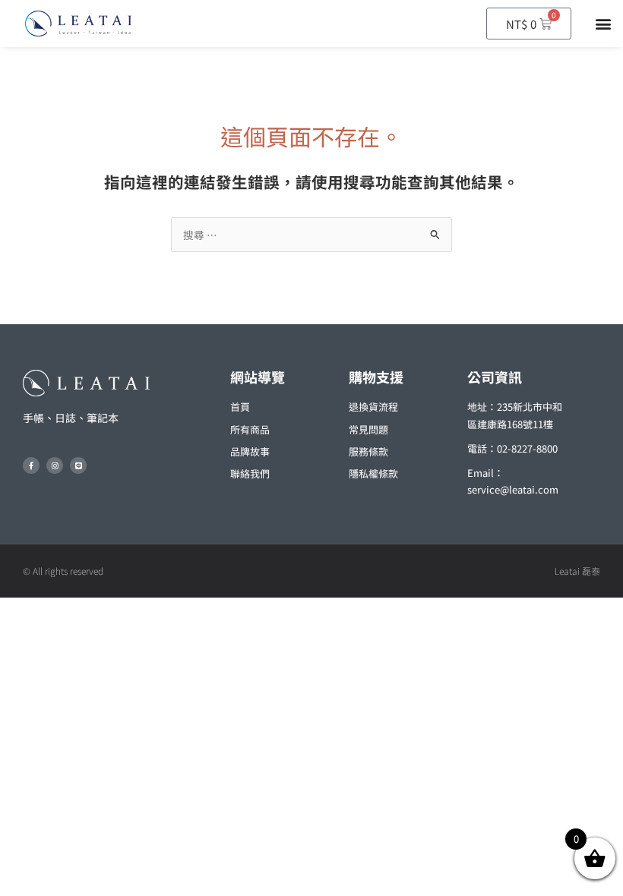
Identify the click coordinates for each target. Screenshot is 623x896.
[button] (602, 23)
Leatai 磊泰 (577, 570)
